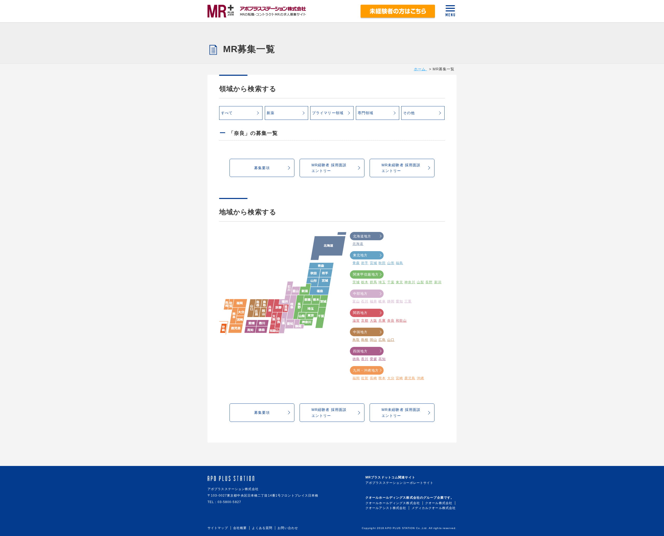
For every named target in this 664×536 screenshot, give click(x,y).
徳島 (356, 359)
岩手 (364, 263)
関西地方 (360, 313)
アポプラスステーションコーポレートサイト (399, 483)
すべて (227, 113)
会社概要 (240, 528)
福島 (399, 263)
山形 (391, 263)
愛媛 (373, 359)
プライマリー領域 (327, 113)
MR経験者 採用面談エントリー (329, 168)
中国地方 (360, 332)
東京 (399, 282)
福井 (373, 301)
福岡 (356, 378)
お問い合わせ (288, 528)
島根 (364, 340)
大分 (391, 378)
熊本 (382, 378)
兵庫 (382, 320)
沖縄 (420, 378)
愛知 (399, 301)
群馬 (373, 282)
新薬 (270, 113)
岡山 (373, 340)
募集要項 (262, 168)
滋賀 (356, 320)
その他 (409, 113)
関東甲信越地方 (366, 274)
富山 (356, 301)
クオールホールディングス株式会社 (392, 503)
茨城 (356, 282)
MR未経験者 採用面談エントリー (401, 168)
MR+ (257, 11)
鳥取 (356, 340)
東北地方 (360, 255)
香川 (364, 359)
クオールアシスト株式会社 (385, 508)
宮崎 (399, 378)
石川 (364, 301)
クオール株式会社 (438, 503)
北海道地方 (362, 236)
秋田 (382, 263)
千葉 (391, 282)
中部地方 (360, 294)
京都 (364, 320)
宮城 (373, 263)
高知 (382, 359)
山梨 (420, 282)
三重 (408, 301)
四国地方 (360, 351)
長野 (429, 282)
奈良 (391, 320)
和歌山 (401, 320)
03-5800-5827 (229, 502)
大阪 (373, 320)
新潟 (437, 282)
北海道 (357, 244)
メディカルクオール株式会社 (434, 508)
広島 (382, 340)
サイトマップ (218, 528)
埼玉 (382, 282)
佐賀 (364, 378)
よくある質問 (262, 528)
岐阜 (382, 301)
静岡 (391, 301)
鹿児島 (409, 378)
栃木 (364, 282)
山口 (391, 340)
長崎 (373, 378)
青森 (356, 263)
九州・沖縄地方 (366, 370)
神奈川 (409, 282)
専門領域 (365, 113)
